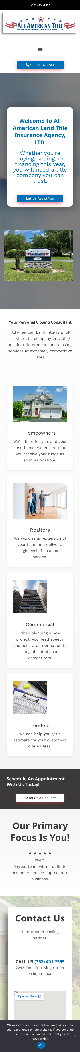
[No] (74, 1036)
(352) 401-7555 (40, 5)
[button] (40, 49)
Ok (41, 1045)
